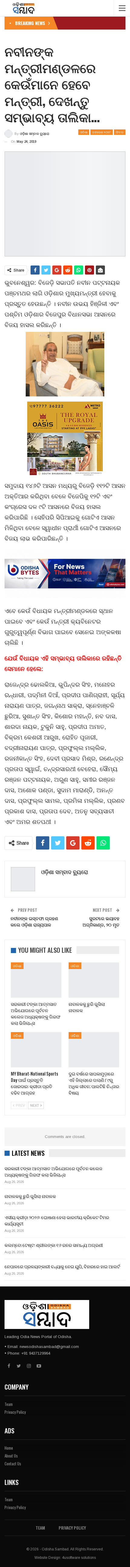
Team (9, 1404)
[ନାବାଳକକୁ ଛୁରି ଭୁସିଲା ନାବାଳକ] (94, 980)
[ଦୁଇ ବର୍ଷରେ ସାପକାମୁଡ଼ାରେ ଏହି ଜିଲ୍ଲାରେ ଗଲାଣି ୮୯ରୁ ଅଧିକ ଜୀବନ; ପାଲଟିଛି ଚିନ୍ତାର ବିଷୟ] (94, 1049)
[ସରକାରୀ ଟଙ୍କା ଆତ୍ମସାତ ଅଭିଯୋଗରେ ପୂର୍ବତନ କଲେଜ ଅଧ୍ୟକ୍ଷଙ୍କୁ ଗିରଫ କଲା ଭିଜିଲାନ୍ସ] (36, 980)
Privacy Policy (15, 1412)
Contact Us (13, 1464)
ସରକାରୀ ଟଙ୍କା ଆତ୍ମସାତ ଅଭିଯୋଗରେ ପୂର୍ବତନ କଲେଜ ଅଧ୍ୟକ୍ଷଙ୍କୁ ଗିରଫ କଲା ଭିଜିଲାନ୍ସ (53, 1171)
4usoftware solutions (79, 1558)
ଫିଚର (120, 132)
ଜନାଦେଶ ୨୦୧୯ (101, 132)
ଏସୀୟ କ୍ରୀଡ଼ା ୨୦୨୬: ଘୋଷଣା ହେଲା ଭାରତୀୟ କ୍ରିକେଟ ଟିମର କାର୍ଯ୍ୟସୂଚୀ (57, 1220)
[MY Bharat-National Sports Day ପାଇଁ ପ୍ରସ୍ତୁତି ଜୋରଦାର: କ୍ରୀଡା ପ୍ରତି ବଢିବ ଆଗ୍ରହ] (36, 1049)
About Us (11, 1456)
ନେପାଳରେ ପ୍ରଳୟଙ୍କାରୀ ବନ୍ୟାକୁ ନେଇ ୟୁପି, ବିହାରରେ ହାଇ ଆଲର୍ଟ (62, 1266)
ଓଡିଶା (83, 132)
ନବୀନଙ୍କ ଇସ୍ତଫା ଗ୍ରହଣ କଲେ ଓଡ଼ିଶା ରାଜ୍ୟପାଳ (34, 921)
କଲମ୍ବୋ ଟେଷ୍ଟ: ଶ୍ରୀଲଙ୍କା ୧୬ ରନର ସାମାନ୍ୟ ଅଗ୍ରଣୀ (54, 1244)
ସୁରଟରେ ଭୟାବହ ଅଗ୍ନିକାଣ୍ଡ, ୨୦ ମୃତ (101, 921)
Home (9, 1448)
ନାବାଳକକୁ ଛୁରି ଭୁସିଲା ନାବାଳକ (30, 1196)
